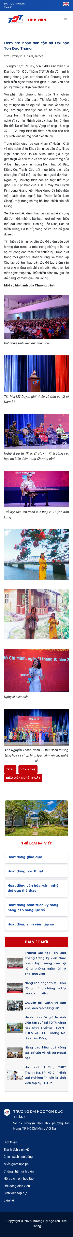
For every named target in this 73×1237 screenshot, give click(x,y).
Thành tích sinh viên (17, 1150)
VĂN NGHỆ (27, 769)
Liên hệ (9, 1200)
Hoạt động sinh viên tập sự (31, 924)
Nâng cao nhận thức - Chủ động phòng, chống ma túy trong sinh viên (45, 988)
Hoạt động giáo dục (25, 857)
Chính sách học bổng (18, 1157)
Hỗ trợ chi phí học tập (19, 1178)
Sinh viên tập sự (15, 1193)
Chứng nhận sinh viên (19, 1171)
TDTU (10, 769)
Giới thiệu (10, 1142)
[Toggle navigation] (65, 19)
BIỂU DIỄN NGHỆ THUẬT (23, 777)
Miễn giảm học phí (16, 1164)
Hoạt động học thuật (25, 871)
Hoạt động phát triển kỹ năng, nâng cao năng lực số (33, 907)
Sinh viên (36, 19)
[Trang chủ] (17, 19)
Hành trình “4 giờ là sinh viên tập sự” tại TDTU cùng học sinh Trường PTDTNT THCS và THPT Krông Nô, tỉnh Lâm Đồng (45, 1027)
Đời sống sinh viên (17, 1186)
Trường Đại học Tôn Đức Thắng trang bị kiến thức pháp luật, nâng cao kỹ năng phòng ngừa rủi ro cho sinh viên (45, 963)
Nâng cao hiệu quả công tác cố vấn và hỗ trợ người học (45, 1053)
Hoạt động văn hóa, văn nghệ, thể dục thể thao (33, 888)
